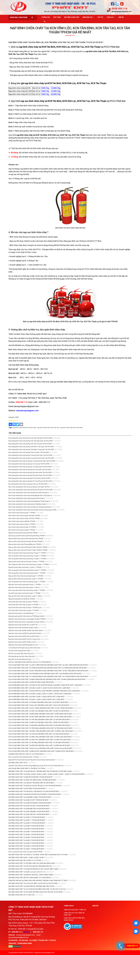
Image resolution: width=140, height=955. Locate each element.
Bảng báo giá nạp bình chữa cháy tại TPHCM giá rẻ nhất (26, 616)
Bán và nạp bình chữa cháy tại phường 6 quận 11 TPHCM (27, 581)
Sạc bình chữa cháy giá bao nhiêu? (20, 650)
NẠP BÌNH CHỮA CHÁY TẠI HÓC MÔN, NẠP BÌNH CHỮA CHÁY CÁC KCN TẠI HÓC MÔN (35, 892)
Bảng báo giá (87, 17)
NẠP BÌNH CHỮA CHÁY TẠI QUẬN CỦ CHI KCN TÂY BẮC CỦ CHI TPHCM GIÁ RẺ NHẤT (35, 785)
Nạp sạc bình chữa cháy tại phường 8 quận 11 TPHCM (26, 576)
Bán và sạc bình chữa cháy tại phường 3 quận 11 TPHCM (27, 590)
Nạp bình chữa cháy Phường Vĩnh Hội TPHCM (23, 533)
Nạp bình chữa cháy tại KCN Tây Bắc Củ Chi (22, 642)
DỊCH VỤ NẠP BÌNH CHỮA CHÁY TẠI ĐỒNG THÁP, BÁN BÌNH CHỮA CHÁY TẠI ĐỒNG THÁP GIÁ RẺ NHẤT (41, 731)
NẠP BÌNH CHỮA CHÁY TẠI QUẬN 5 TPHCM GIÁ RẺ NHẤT (27, 837)
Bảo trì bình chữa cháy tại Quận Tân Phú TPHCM (24, 518)
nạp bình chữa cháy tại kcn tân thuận (24, 427)
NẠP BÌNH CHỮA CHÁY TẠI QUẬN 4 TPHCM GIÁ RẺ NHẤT (27, 840)
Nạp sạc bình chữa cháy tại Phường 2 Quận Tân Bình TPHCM (28, 547)
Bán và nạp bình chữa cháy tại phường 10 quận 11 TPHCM (27, 570)
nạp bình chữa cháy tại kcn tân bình (71, 427)
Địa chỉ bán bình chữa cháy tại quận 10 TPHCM (23, 604)
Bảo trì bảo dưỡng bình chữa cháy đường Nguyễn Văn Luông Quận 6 (30, 495)
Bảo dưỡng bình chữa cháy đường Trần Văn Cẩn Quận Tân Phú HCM (30, 438)
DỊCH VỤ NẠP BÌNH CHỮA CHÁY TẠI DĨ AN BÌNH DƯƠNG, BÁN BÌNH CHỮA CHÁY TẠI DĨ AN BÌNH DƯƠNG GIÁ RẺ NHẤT (45, 673)
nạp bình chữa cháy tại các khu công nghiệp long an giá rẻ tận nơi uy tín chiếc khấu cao (36, 765)
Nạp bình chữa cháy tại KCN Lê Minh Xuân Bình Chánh (26, 630)
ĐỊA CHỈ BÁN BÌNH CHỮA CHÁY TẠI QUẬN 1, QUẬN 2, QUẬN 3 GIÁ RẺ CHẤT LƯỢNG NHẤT (36, 699)
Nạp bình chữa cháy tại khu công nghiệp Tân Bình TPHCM (27, 619)
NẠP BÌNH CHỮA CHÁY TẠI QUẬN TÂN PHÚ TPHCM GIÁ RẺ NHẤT (29, 814)
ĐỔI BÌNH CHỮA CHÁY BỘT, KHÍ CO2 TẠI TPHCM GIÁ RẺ (26, 754)
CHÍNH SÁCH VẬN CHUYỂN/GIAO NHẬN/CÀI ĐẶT (74, 919)
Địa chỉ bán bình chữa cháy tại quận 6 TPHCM (23, 602)
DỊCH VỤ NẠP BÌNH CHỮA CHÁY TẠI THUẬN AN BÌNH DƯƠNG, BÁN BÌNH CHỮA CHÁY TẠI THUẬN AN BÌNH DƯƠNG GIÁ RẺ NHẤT (48, 676)
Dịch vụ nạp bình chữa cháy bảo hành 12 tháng (23, 757)
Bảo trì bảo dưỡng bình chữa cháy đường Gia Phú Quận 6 (27, 498)
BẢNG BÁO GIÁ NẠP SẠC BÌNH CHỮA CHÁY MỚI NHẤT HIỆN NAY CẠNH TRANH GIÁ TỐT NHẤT (38, 880)
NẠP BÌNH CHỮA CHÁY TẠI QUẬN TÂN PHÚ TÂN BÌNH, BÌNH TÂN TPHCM (31, 886)
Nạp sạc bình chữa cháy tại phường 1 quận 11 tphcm (25, 596)
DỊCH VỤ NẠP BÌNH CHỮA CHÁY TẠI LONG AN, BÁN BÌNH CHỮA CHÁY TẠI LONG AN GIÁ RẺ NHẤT (39, 734)
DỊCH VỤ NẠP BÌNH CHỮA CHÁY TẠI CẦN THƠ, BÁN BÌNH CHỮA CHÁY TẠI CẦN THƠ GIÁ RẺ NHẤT (39, 711)
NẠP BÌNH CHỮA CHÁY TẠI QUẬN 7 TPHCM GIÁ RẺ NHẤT (27, 831)
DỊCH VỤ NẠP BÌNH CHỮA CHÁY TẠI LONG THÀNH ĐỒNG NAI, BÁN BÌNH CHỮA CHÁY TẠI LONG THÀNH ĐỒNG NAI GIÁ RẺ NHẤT (48, 665)
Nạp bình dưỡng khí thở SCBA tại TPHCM (22, 599)
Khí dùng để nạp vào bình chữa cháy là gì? (22, 656)
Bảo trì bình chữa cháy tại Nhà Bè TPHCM (22, 521)
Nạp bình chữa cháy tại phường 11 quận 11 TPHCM (25, 567)
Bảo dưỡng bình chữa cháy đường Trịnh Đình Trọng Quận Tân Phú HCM (31, 449)
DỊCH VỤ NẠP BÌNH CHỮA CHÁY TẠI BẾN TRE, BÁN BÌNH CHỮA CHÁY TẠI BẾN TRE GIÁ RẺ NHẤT (39, 722)
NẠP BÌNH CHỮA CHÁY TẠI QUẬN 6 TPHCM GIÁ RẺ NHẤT (27, 834)
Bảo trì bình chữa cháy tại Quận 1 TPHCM (22, 513)
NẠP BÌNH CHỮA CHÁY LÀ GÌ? (18, 763)
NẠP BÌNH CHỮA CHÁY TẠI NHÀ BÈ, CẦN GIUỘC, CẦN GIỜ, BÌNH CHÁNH (31, 875)
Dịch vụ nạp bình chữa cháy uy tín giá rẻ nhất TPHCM (25, 852)
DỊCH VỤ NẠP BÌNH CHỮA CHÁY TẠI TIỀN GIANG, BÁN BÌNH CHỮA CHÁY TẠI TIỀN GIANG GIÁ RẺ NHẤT (40, 728)
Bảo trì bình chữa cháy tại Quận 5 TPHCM (22, 524)
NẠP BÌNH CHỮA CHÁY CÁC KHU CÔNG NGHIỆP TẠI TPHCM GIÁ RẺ (30, 877)
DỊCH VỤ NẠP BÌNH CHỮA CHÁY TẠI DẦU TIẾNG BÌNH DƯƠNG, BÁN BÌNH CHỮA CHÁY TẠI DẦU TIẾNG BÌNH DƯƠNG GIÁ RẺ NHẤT (49, 671)
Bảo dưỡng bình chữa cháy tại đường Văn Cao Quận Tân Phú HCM (30, 469)
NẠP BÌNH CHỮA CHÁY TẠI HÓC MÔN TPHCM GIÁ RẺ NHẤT (27, 788)
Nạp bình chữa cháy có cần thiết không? (21, 613)
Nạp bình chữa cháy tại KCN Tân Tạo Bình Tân (23, 625)
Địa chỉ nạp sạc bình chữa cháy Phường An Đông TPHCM (27, 536)
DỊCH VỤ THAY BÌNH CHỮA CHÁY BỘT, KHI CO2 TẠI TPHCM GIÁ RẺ (30, 662)
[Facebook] (112, 3)
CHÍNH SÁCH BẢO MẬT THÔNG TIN (75, 910)
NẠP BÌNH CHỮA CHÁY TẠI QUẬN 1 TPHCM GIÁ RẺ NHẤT (27, 849)
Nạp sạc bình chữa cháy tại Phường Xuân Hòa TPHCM (26, 538)
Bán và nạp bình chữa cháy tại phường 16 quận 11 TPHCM (27, 553)
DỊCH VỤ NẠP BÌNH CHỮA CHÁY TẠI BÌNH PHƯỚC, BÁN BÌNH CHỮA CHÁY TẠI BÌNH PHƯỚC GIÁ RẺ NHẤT (41, 751)
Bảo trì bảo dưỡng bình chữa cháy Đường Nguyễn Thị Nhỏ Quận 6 (29, 501)
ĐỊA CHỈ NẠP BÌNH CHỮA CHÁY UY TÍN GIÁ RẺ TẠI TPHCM (27, 768)
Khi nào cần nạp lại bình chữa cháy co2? (21, 653)
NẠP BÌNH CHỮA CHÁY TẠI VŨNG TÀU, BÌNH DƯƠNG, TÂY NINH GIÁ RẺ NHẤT (33, 780)
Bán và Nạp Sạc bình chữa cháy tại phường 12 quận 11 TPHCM (29, 564)
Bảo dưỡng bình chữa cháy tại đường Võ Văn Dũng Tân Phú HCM (29, 478)
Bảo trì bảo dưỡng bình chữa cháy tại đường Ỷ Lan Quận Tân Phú (29, 487)
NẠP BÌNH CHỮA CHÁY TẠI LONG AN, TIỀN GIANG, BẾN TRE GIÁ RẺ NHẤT (32, 783)
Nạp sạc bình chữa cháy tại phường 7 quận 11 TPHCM (26, 579)
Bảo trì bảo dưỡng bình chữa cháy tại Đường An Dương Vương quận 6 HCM (32, 510)
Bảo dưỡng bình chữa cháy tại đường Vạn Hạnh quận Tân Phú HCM (30, 472)
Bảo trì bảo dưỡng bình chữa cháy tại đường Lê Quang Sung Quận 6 (30, 507)
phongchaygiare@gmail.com (121, 11)
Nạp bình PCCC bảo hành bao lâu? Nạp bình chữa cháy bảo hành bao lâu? (32, 760)
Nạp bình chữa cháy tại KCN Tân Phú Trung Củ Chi (24, 639)
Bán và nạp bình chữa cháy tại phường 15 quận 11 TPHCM (27, 556)
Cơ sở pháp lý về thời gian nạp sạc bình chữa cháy (24, 648)
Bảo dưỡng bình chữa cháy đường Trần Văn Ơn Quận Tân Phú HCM (30, 444)
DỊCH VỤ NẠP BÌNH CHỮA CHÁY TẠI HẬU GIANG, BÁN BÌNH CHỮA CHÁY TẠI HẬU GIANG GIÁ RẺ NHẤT (40, 717)
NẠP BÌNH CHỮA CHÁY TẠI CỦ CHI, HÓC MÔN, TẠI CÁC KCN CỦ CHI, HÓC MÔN (33, 883)
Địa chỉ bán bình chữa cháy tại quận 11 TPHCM (23, 610)
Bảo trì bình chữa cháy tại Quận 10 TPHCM (22, 527)
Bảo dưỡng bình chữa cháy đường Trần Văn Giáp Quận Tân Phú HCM (30, 441)
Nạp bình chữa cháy (71, 17)
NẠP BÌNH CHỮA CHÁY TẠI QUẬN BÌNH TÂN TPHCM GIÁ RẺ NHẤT (29, 808)
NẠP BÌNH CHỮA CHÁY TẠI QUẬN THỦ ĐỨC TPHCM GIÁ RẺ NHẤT (29, 806)
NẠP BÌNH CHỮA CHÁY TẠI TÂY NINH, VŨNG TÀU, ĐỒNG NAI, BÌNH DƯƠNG (32, 863)
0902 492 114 (38, 932)
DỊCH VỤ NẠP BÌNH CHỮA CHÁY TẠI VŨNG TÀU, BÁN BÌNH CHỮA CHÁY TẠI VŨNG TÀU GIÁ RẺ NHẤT (40, 740)
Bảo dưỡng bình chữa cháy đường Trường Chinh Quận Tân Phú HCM (30, 455)
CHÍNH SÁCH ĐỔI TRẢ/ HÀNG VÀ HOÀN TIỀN (74, 914)
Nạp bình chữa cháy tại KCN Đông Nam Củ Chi (23, 645)
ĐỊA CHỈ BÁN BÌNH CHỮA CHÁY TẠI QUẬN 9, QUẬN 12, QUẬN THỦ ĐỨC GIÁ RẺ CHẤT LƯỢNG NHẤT (39, 688)
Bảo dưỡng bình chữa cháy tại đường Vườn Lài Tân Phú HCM (28, 484)
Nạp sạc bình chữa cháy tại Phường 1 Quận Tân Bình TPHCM (28, 550)
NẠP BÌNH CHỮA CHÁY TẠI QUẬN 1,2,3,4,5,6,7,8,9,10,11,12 (27, 872)
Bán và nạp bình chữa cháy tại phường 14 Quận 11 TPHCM (27, 558)
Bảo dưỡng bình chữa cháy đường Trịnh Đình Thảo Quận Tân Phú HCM (31, 446)
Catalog (110, 17)
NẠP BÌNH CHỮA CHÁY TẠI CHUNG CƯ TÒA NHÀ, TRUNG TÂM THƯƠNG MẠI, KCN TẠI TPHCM (38, 854)
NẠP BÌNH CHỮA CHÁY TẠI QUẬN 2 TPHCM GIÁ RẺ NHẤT (27, 846)
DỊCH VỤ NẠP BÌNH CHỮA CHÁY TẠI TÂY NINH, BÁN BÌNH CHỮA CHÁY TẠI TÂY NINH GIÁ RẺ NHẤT (39, 742)
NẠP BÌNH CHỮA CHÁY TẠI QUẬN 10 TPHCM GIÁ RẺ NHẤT (27, 823)
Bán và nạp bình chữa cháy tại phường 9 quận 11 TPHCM (27, 573)
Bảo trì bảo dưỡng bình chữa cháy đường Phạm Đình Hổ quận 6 (29, 492)
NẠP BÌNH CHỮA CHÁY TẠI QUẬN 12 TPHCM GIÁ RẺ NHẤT (27, 817)
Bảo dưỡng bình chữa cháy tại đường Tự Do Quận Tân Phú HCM (29, 464)
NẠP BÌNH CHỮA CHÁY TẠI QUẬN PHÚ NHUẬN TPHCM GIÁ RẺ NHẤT (30, 803)
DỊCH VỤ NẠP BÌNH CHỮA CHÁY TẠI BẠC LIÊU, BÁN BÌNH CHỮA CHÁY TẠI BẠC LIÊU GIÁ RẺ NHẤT (39, 705)
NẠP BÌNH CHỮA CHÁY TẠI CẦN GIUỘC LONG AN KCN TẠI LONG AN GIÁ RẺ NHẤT (34, 791)
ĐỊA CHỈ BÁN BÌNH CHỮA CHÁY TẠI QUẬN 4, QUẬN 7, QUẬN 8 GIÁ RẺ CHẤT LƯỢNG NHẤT (36, 696)
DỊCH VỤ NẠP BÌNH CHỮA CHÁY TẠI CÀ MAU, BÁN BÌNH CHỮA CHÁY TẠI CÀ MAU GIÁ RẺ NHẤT (39, 702)
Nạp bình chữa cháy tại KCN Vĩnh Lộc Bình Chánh (24, 636)
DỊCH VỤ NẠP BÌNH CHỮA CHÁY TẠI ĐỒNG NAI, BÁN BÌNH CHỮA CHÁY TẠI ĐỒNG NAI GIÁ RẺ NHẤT (39, 745)
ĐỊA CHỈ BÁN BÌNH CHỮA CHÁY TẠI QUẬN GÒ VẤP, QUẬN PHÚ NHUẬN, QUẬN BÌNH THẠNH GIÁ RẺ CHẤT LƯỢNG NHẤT (46, 685)
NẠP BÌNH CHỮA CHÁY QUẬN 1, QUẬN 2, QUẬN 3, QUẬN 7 (27, 857)
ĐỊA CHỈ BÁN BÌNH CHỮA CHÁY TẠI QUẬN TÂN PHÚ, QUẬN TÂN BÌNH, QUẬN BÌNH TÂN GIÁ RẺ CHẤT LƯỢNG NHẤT (44, 691)
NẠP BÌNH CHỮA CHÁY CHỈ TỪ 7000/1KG (21, 895)
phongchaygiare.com (48, 952)
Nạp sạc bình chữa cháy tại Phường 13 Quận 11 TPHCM (26, 561)
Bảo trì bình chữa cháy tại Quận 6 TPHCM (22, 530)
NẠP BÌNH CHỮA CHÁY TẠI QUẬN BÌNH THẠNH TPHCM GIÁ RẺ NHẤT (30, 797)
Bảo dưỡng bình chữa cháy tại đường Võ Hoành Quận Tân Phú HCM (30, 475)
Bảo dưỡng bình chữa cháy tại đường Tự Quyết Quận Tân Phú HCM (30, 467)
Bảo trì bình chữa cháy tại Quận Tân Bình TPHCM (24, 515)
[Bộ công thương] (73, 926)
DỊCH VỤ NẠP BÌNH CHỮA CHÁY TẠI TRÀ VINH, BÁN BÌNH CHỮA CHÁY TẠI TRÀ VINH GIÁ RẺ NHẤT (39, 719)
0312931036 (23, 940)
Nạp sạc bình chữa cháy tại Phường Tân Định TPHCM (25, 541)
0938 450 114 (119, 8)
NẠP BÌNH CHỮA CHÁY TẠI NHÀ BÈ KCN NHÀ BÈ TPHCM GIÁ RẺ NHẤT (31, 777)
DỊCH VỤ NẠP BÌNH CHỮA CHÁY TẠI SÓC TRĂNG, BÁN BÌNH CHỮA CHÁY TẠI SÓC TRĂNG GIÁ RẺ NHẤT (41, 708)
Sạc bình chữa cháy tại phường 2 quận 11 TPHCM (24, 593)
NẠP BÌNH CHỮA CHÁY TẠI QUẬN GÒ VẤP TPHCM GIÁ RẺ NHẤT (29, 800)
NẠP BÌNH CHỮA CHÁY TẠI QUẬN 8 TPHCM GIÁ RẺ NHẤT (27, 829)
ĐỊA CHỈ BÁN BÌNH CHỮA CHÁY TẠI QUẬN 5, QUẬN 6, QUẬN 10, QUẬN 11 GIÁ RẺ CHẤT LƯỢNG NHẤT (40, 694)
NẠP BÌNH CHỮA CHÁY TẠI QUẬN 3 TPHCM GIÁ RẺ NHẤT (27, 843)
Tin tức (100, 17)
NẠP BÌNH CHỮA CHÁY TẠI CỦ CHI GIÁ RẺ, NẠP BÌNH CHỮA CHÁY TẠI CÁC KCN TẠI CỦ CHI (37, 889)
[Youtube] (121, 3)
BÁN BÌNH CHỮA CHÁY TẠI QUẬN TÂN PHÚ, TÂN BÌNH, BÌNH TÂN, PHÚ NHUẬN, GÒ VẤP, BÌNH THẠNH (40, 771)
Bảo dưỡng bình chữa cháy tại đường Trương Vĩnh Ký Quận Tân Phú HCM (32, 461)
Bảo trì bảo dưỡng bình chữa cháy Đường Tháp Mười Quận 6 (28, 504)
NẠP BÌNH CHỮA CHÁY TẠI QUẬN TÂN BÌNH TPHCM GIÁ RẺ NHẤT (29, 811)
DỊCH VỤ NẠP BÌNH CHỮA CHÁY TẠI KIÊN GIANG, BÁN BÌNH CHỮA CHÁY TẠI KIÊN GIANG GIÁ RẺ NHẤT (40, 714)
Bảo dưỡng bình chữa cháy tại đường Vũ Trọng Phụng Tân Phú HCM (30, 481)
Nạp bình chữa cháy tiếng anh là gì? (20, 659)
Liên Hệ (120, 17)
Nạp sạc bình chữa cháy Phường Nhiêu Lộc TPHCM (25, 544)
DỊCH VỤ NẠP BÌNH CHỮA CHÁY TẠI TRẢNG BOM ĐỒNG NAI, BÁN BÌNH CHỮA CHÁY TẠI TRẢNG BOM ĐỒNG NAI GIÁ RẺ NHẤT (48, 668)
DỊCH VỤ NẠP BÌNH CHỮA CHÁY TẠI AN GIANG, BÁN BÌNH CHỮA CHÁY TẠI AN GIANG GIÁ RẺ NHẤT (39, 725)
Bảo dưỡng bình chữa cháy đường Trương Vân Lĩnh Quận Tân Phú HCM (31, 458)
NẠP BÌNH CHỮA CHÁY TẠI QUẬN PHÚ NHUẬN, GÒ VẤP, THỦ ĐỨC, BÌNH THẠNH (33, 869)
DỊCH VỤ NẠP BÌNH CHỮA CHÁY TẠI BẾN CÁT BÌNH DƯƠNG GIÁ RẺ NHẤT (31, 682)
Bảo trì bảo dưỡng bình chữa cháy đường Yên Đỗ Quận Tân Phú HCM (30, 490)
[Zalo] (117, 3)
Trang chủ (46, 17)
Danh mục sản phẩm (18, 17)
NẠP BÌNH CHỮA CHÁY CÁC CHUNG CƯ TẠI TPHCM (25, 860)
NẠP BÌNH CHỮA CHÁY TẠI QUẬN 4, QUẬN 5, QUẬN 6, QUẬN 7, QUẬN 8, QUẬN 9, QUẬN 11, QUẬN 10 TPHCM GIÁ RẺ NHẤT (47, 774)
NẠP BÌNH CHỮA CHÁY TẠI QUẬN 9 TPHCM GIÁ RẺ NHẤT (27, 826)
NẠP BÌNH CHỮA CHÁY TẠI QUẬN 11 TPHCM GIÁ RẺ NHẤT (27, 820)
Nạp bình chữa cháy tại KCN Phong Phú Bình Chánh (25, 633)
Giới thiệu (57, 17)
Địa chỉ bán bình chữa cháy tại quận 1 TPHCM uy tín (25, 607)
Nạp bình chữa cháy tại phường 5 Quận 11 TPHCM (24, 584)
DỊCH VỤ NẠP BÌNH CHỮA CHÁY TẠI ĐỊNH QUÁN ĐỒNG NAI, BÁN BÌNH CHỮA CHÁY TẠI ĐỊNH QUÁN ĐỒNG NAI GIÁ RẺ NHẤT (47, 679)
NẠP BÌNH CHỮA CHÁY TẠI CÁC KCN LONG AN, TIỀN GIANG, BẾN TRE (30, 866)
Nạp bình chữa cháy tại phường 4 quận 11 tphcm (24, 587)
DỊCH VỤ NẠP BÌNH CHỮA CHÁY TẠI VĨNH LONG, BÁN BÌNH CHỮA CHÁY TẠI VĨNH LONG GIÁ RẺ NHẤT (40, 737)
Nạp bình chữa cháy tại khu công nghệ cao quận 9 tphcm (27, 622)
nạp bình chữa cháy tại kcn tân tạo (48, 427)
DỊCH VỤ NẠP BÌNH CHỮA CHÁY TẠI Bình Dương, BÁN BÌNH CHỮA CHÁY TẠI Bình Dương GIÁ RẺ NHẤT (41, 748)
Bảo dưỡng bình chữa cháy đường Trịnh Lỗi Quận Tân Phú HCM (29, 452)
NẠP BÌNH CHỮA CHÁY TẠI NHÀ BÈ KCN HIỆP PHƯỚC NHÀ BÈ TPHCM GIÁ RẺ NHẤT (35, 794)
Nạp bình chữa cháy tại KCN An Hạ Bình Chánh (23, 627)
